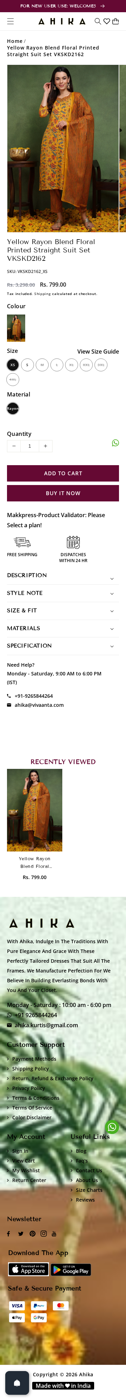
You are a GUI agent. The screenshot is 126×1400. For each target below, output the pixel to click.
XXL (86, 364)
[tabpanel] (63, 149)
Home (15, 41)
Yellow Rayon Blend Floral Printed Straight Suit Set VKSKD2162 (53, 51)
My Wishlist (26, 1170)
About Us (87, 1180)
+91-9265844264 (34, 696)
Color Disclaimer (31, 1117)
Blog (81, 1151)
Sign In (20, 1151)
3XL (101, 364)
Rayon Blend (13, 410)
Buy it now (63, 493)
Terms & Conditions (35, 1098)
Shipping (42, 293)
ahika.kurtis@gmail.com (46, 1025)
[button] (98, 21)
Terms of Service (32, 1107)
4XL (12, 379)
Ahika (86, 1374)
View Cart (23, 1160)
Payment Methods (34, 1058)
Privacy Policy (28, 1088)
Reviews (85, 1199)
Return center (29, 1180)
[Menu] (10, 21)
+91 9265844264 (36, 1015)
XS (12, 364)
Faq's (82, 1160)
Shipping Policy (30, 1068)
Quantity (19, 434)
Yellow (16, 328)
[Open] (17, 1383)
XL (71, 364)
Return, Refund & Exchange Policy (52, 1078)
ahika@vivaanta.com (39, 705)
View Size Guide (98, 351)
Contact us (89, 1170)
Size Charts (89, 1190)
